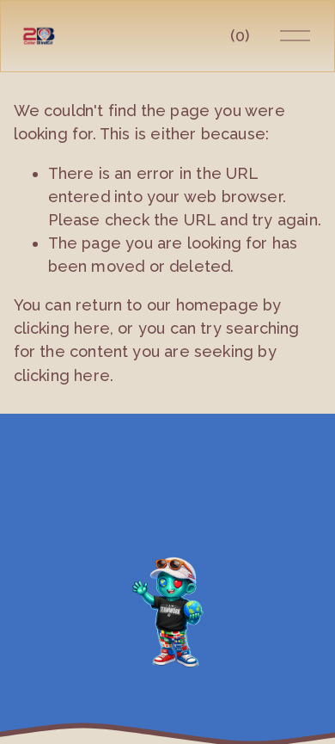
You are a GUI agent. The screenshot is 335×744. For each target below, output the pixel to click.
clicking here (62, 328)
